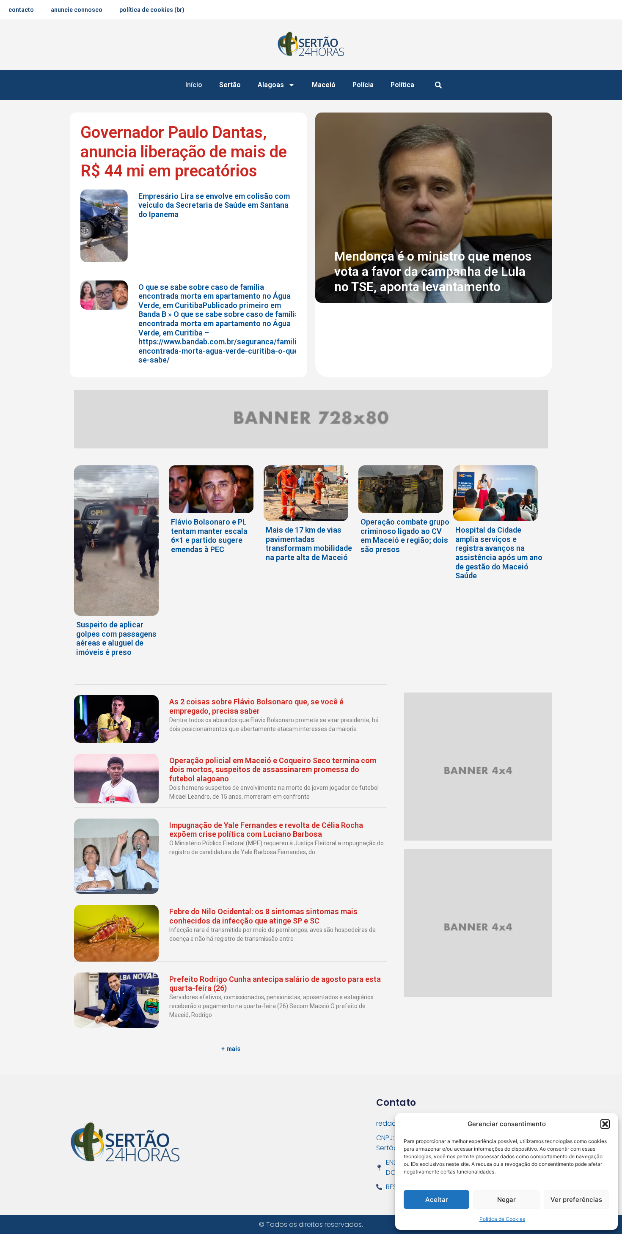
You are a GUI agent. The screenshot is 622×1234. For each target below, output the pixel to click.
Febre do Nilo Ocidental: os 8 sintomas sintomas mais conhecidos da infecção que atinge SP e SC (263, 916)
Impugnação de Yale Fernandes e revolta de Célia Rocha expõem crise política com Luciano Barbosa (266, 830)
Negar (506, 1200)
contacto (21, 9)
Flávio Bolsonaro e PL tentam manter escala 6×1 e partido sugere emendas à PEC (209, 535)
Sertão (230, 85)
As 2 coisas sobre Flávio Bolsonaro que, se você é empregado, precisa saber (256, 706)
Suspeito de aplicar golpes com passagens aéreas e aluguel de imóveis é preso (116, 638)
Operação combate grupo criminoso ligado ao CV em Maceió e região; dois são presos (405, 535)
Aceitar (436, 1200)
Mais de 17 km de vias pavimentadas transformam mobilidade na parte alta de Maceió (309, 543)
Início (193, 85)
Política (402, 85)
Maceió (324, 85)
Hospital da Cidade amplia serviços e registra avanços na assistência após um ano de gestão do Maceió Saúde (498, 552)
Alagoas (271, 85)
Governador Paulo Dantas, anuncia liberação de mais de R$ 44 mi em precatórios (183, 151)
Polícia (363, 85)
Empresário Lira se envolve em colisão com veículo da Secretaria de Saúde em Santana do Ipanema (214, 205)
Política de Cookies (502, 1219)
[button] (605, 1124)
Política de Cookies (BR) (151, 9)
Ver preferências (576, 1200)
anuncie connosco (76, 9)
